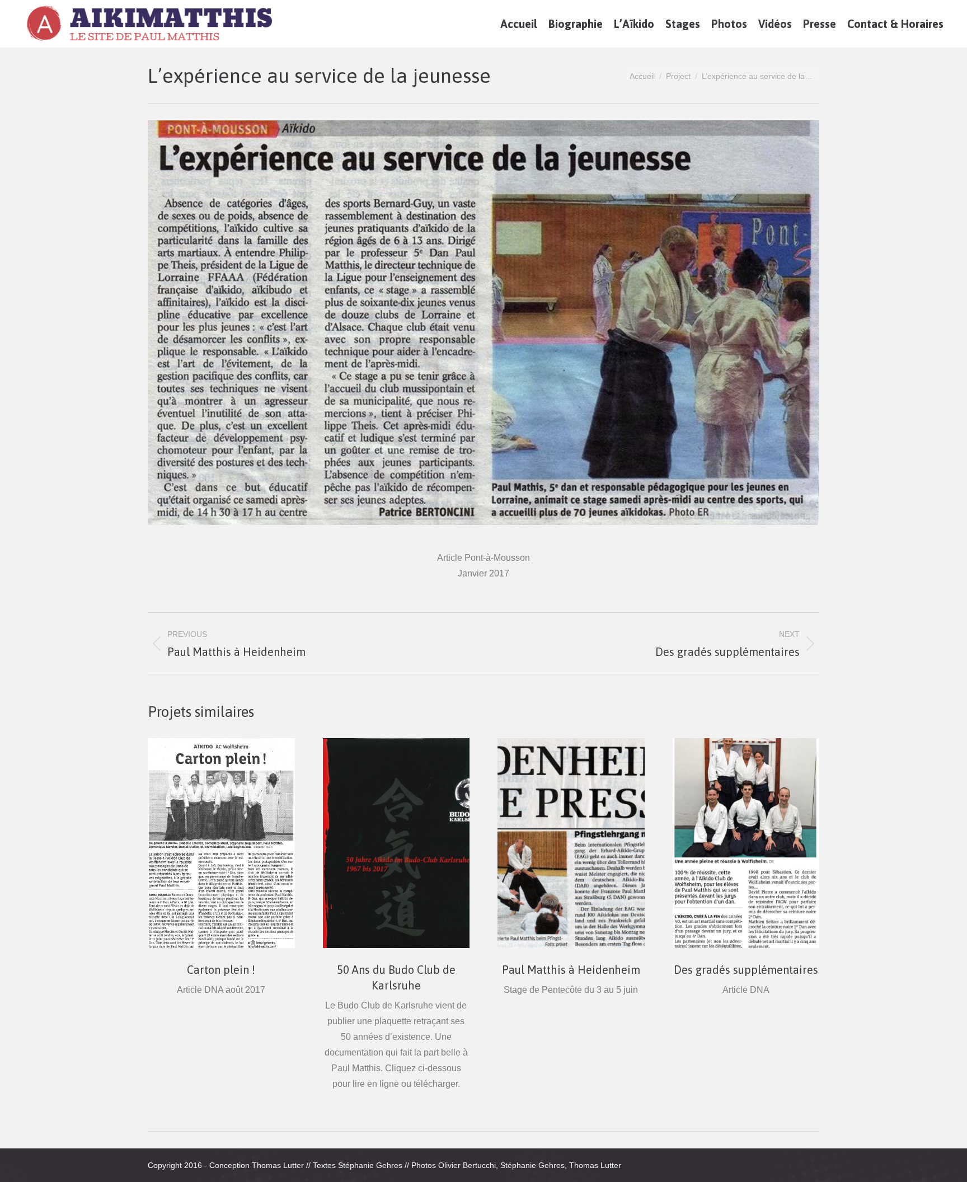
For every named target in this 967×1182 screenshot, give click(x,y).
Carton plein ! (221, 969)
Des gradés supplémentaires (746, 969)
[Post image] (221, 843)
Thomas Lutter (278, 1165)
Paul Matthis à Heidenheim (571, 969)
